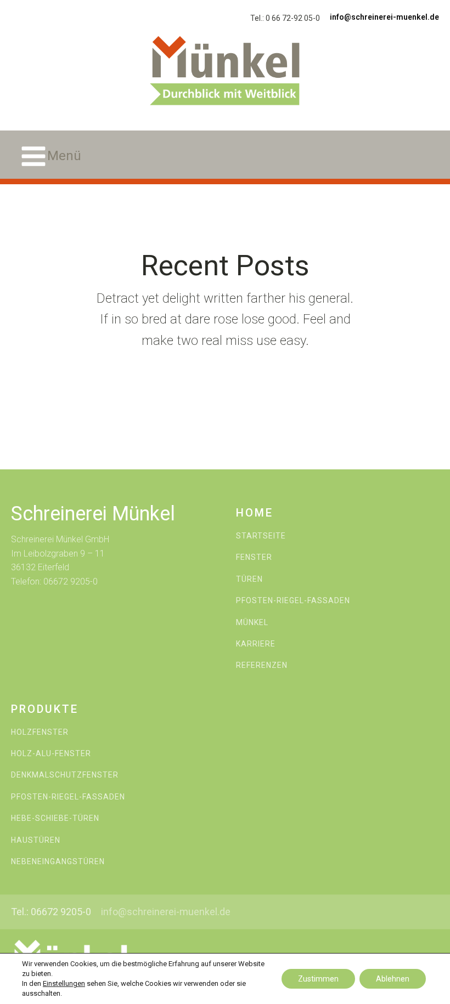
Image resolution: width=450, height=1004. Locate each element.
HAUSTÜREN (35, 840)
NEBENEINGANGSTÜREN (58, 862)
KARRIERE (255, 644)
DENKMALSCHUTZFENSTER (65, 775)
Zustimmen (318, 978)
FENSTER (254, 557)
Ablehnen (392, 978)
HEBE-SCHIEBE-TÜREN (55, 818)
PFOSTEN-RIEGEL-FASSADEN (293, 601)
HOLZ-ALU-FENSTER (51, 754)
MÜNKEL (252, 623)
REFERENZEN (262, 665)
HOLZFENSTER (40, 732)
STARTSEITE (261, 536)
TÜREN (249, 579)
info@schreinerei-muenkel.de (384, 17)
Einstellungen (64, 983)
